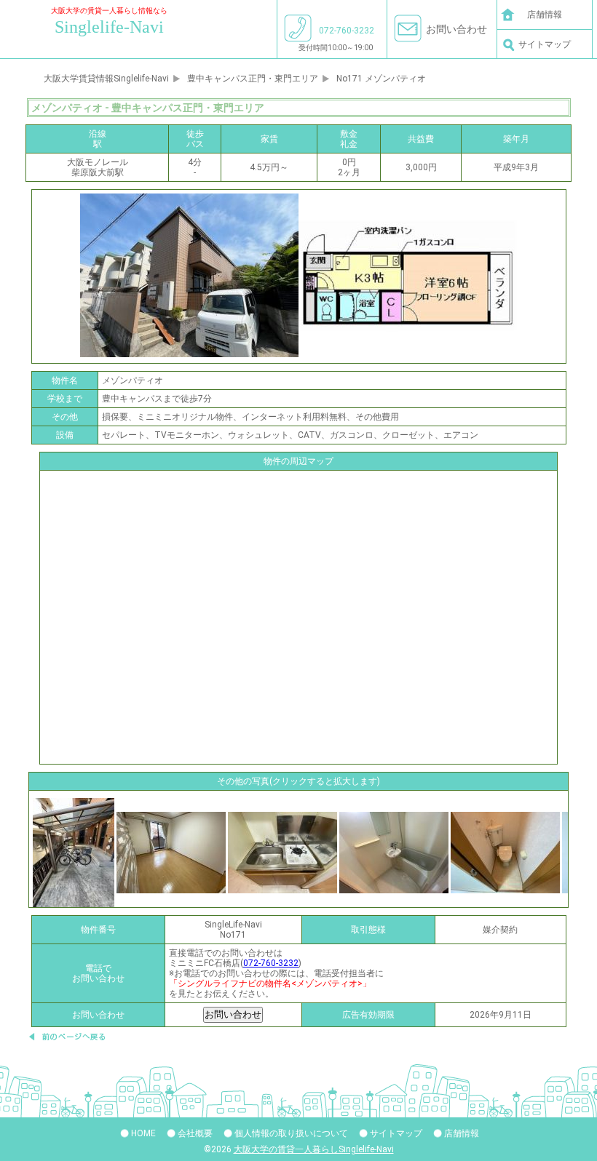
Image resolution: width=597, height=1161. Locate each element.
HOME (143, 1133)
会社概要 (195, 1133)
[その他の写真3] (393, 852)
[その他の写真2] (282, 852)
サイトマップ (544, 44)
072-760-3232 (270, 963)
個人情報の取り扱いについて (291, 1133)
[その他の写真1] (171, 852)
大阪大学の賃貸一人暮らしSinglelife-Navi (314, 1149)
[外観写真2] (73, 852)
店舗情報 (544, 14)
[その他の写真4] (505, 852)
